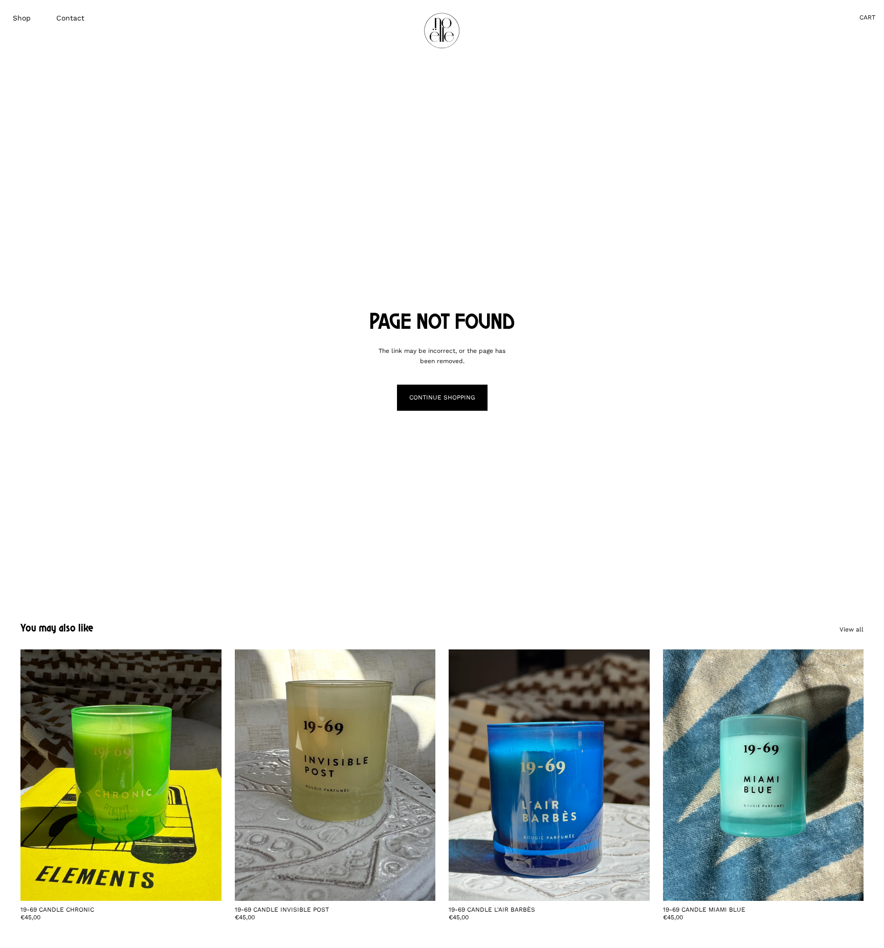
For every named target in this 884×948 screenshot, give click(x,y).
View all (851, 629)
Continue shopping (442, 397)
